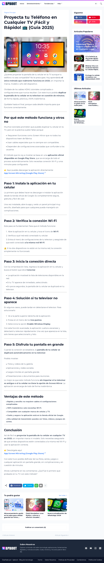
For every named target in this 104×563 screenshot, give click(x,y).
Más (59, 4)
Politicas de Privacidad (66, 560)
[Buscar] (100, 3)
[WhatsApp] (36, 485)
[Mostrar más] (45, 485)
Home (40, 560)
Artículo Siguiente (61, 535)
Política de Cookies (95, 560)
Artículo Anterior (9, 535)
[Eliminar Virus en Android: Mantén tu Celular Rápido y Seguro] (79, 67)
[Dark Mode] (96, 3)
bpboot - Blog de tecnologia (23, 560)
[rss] (100, 548)
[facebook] (86, 548)
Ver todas (62, 495)
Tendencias (48, 4)
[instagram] (95, 548)
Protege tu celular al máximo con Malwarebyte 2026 (92, 77)
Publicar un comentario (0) (35, 527)
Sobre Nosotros (50, 560)
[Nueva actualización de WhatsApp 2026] (57, 504)
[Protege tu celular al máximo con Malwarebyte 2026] (79, 77)
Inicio (22, 4)
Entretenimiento (33, 4)
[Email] (41, 485)
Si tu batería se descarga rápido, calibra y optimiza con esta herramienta (92, 58)
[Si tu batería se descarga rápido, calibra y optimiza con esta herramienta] (79, 58)
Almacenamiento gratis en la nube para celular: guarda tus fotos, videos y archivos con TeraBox (13, 515)
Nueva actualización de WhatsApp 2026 (57, 514)
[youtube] (91, 548)
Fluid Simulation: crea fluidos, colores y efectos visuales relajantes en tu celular (35, 515)
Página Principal (9, 12)
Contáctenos (81, 560)
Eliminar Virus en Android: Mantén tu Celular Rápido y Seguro (92, 68)
